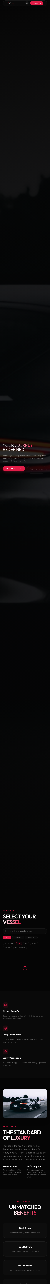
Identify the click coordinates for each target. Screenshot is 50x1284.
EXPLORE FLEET (12, 469)
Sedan (34, 943)
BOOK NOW (37, 3)
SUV (26, 943)
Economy (31, 937)
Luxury (18, 937)
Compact (7, 947)
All (7, 937)
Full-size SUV (20, 947)
